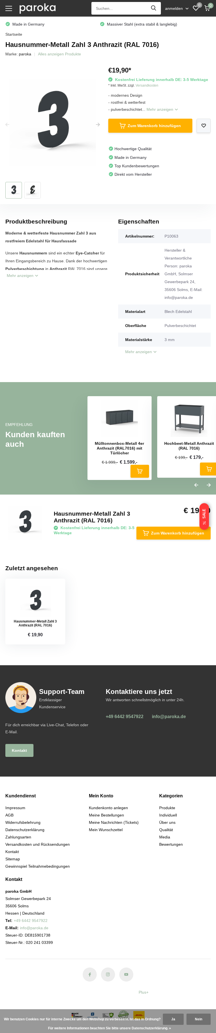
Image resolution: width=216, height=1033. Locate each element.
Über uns (167, 822)
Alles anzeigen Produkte (59, 54)
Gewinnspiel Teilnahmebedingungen (37, 866)
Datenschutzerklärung (24, 829)
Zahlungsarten (18, 837)
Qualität (166, 829)
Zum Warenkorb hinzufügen (154, 125)
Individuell (168, 815)
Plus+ (143, 992)
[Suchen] (154, 8)
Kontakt (19, 750)
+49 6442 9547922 (124, 716)
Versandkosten (147, 85)
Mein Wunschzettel (106, 829)
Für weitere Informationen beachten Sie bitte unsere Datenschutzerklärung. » (109, 1028)
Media (164, 837)
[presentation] (7, 125)
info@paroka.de (169, 716)
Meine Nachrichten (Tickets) (114, 822)
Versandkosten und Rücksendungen (37, 844)
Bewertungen (171, 844)
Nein (198, 1019)
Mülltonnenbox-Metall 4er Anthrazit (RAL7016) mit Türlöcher (119, 448)
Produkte (167, 808)
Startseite (13, 34)
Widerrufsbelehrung (22, 822)
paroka (25, 54)
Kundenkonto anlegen (108, 808)
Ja (173, 1019)
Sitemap (12, 859)
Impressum (15, 808)
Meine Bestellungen (106, 815)
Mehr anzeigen (160, 109)
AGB (9, 815)
